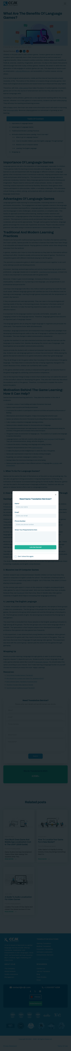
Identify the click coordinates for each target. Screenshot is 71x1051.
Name (17, 503)
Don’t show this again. (25, 556)
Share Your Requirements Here (26, 530)
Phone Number (20, 521)
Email (17, 512)
